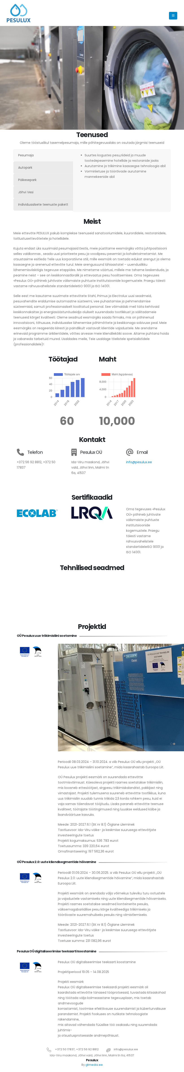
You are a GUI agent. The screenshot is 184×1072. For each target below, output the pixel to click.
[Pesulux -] (19, 13)
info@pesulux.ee (139, 462)
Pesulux (92, 1060)
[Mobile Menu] (173, 15)
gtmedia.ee (94, 1065)
